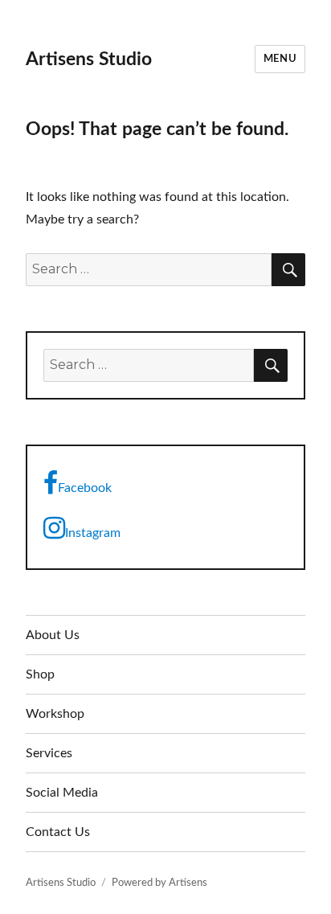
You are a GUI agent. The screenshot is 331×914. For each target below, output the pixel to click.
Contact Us (58, 832)
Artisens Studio (89, 59)
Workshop (55, 713)
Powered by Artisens (159, 883)
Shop (40, 674)
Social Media (62, 792)
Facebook (85, 488)
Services (49, 753)
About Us (53, 635)
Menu (280, 59)
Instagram (93, 533)
